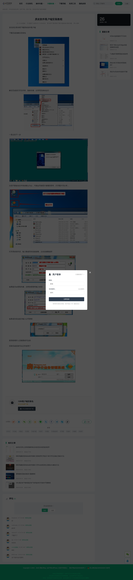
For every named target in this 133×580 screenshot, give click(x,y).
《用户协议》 (67, 304)
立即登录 (66, 299)
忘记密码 (81, 289)
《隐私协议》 (76, 304)
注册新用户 (79, 274)
